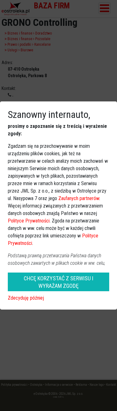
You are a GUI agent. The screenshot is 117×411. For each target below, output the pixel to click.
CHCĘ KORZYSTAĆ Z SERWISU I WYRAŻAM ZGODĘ (58, 282)
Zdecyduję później (26, 298)
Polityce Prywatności (29, 221)
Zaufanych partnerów (78, 198)
